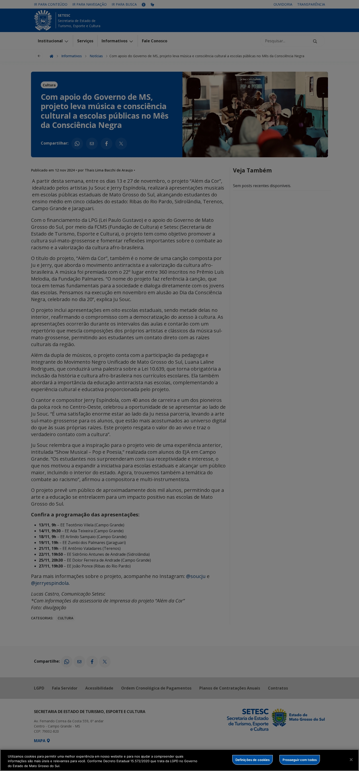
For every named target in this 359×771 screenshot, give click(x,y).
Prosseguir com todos (300, 759)
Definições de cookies (252, 759)
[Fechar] (351, 759)
